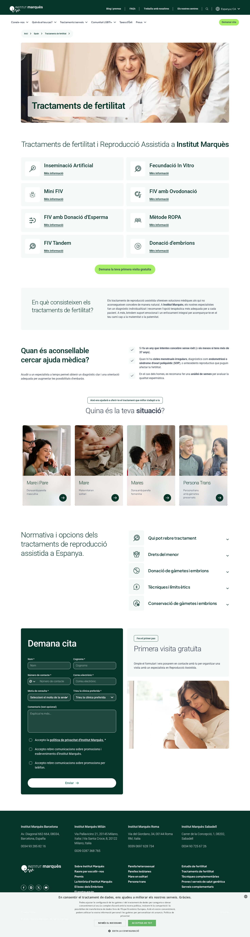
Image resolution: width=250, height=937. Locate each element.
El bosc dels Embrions (88, 886)
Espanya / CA (228, 8)
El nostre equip (84, 891)
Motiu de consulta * (38, 691)
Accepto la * (70, 740)
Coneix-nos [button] (17, 22)
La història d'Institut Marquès (93, 881)
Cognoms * (79, 659)
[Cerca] (207, 9)
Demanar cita (229, 22)
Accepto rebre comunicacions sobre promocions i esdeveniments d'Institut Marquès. (68, 751)
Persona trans (137, 881)
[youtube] (46, 887)
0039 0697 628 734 (141, 846)
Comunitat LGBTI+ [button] (101, 22)
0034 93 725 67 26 (194, 846)
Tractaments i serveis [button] (72, 22)
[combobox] (245, 896)
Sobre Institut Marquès (89, 866)
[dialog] (125, 914)
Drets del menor (163, 554)
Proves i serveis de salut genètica (203, 881)
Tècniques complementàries (200, 876)
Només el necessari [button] (110, 923)
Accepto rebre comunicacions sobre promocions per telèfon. (70, 765)
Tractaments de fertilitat (55, 33)
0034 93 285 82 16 (33, 846)
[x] (38, 887)
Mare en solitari (138, 876)
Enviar (69, 783)
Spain (36, 33)
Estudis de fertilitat (194, 866)
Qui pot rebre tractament (172, 537)
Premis (79, 876)
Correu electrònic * (83, 675)
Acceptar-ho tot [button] (142, 923)
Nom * (31, 659)
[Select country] (33, 681)
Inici (26, 33)
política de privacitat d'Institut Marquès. (77, 740)
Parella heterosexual (141, 866)
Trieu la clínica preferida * (87, 691)
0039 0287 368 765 (87, 851)
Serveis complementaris (198, 886)
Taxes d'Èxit (126, 22)
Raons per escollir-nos (89, 871)
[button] (125, 931)
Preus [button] (139, 22)
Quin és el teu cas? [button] (42, 22)
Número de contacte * (39, 675)
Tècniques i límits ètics (169, 586)
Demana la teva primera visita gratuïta (125, 269)
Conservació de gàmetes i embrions (182, 603)
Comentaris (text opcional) (42, 707)
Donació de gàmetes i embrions (178, 570)
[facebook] (23, 887)
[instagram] (31, 887)
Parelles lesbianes (139, 871)
